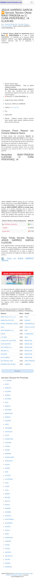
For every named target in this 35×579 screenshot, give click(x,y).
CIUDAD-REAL (9, 439)
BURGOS (7, 417)
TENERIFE (8, 541)
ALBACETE (8, 388)
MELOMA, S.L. (5, 351)
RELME (3, 334)
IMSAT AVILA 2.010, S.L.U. (8, 317)
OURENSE (8, 512)
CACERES (8, 421)
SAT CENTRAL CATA (7, 361)
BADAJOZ (27, 320)
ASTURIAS (8, 399)
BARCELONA (28, 340)
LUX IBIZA (4, 337)
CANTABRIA (8, 428)
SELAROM (4, 354)
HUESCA (7, 468)
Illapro (2, 327)
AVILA (26, 317)
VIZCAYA (7, 559)
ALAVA (7, 384)
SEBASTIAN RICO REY (7, 320)
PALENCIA (8, 516)
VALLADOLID (9, 556)
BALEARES (8, 410)
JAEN (6, 472)
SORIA (7, 534)
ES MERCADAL (29, 334)
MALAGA (7, 497)
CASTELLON (8, 432)
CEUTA (7, 435)
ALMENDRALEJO (30, 324)
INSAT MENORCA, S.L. (7, 330)
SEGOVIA (7, 527)
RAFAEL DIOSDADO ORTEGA (9, 324)
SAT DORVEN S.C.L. (7, 347)
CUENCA (7, 446)
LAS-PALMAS (9, 479)
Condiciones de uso (19, 573)
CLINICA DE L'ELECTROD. (8, 340)
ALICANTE (8, 391)
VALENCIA (8, 552)
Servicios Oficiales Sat (11, 24)
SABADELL (28, 364)
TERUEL (7, 545)
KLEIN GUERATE (6, 344)
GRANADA (8, 453)
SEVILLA (7, 530)
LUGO (7, 490)
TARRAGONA (9, 537)
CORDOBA (8, 442)
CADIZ (7, 424)
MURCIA (7, 505)
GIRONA (7, 450)
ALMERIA (7, 395)
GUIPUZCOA (8, 461)
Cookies (20, 575)
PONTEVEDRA (9, 519)
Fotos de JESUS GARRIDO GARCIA (17, 259)
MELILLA (7, 501)
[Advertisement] (17, 63)
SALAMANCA (9, 523)
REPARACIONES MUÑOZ (8, 364)
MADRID (7, 494)
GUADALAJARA (9, 457)
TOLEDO (7, 548)
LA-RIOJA (8, 475)
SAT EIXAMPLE (5, 357)
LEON (6, 483)
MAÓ (26, 330)
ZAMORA (7, 563)
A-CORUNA (8, 380)
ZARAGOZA (8, 567)
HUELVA (7, 464)
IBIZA (26, 337)
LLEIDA (7, 486)
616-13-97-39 (14, 107)
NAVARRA (8, 508)
